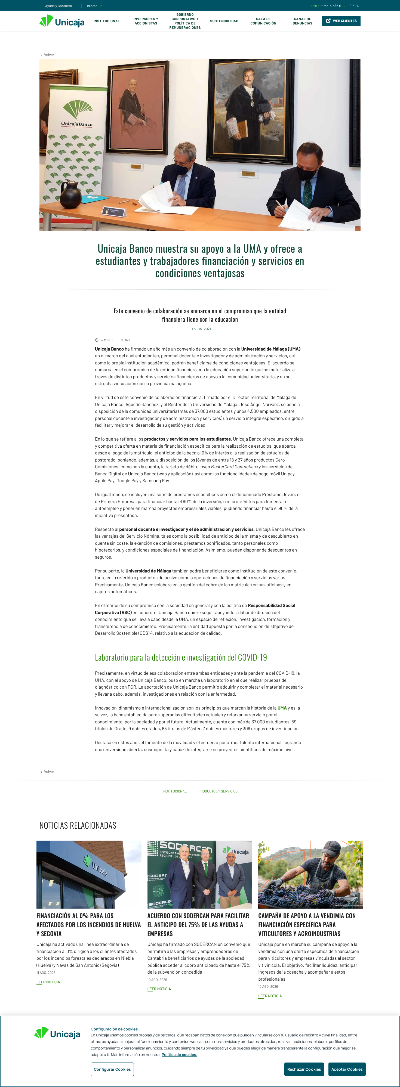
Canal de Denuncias (302, 21)
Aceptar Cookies (347, 1069)
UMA (282, 708)
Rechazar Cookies (304, 1069)
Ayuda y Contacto (58, 6)
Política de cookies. (179, 1054)
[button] (46, 54)
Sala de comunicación (263, 21)
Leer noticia (48, 982)
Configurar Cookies (112, 1069)
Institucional (107, 21)
